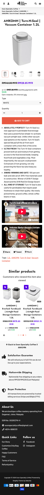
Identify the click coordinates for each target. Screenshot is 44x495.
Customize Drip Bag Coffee (10, 447)
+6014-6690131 (10, 429)
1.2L (9, 257)
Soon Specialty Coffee (10, 9)
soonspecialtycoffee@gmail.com (18, 425)
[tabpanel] (11, 307)
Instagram (30, 445)
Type (4, 98)
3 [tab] (23, 335)
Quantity (5, 108)
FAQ (3, 456)
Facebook (30, 442)
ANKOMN (15, 257)
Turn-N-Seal (25, 257)
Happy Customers (9, 452)
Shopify (15, 481)
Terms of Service (9, 460)
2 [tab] (20, 335)
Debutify (28, 481)
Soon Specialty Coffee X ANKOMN (14, 11)
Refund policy (7, 464)
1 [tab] (18, 335)
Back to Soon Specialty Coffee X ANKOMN (23, 346)
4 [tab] (25, 335)
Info (25, 95)
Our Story (6, 442)
